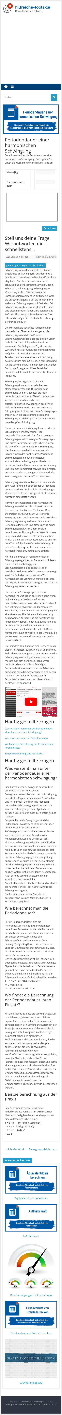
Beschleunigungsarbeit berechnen (31, 1295)
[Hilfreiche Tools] (6, 87)
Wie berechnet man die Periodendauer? (26, 738)
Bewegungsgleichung (43, 1149)
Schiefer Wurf (14, 1149)
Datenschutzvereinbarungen (32, 1401)
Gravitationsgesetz (31, 1382)
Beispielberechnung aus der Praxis (24, 753)
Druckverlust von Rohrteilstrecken (31, 1333)
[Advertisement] (31, 51)
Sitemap (49, 1401)
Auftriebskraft (31, 1236)
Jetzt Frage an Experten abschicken (25, 265)
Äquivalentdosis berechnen (31, 1198)
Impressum (14, 1401)
